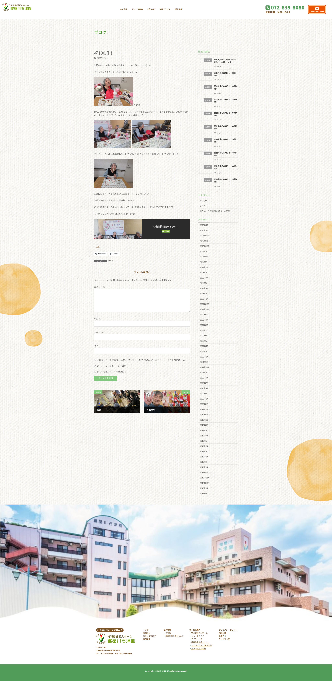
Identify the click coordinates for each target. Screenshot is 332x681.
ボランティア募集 (198, 648)
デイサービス (196, 639)
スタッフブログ (149, 636)
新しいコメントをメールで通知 (111, 366)
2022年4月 (204, 346)
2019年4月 (204, 451)
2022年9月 (204, 319)
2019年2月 (204, 462)
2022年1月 (204, 356)
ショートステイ (197, 636)
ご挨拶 (167, 633)
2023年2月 (204, 298)
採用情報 (146, 639)
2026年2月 (204, 230)
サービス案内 (194, 629)
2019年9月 (204, 425)
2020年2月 (204, 398)
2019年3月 (204, 456)
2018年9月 (204, 488)
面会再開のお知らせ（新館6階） (225, 100)
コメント (99, 287)
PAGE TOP (323, 658)
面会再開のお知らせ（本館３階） (226, 127)
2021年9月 (204, 372)
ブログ (110, 261)
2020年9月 (204, 377)
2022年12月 (205, 304)
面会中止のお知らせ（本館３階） (226, 140)
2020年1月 (204, 404)
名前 (97, 318)
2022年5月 (204, 341)
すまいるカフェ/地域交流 (201, 645)
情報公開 (222, 633)
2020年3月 (204, 393)
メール (98, 332)
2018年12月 (205, 472)
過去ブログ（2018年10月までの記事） (215, 211)
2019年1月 (204, 467)
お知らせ (203, 200)
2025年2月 (204, 262)
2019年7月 (204, 435)
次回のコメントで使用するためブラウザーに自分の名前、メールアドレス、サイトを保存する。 (141, 359)
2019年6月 (204, 441)
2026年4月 (204, 225)
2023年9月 (204, 272)
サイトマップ (224, 639)
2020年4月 (204, 388)
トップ (145, 629)
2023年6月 (204, 283)
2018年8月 (204, 493)
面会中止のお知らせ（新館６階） (226, 114)
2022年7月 (204, 330)
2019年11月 (205, 414)
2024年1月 (204, 267)
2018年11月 (205, 477)
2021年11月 (205, 367)
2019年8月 (204, 430)
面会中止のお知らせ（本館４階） (226, 87)
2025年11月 (205, 240)
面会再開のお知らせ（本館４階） (226, 74)
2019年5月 (204, 446)
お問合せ (222, 636)
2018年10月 (205, 483)
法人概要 (167, 629)
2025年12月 (205, 235)
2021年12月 (205, 362)
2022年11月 (205, 309)
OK (135, 105)
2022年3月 (204, 351)
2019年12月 (205, 409)
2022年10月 (205, 314)
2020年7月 (204, 383)
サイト (97, 346)
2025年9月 (204, 251)
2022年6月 (204, 335)
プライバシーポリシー (228, 629)
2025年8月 (204, 256)
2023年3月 (204, 293)
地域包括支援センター (200, 642)
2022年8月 (204, 325)
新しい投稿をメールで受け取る (111, 371)
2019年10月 (205, 420)
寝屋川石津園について (174, 636)
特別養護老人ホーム (199, 633)
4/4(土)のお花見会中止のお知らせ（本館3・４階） (225, 60)
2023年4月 (204, 288)
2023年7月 (204, 277)
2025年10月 (205, 246)
